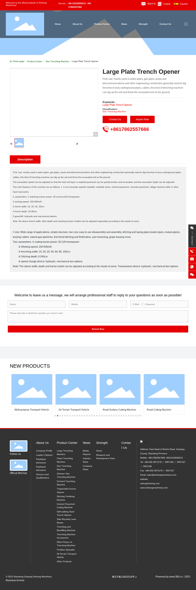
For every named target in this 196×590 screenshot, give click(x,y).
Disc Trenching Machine (57, 61)
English (167, 4)
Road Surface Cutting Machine (119, 409)
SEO (187, 576)
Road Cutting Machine (159, 409)
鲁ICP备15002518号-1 (124, 576)
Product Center (34, 61)
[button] (55, 415)
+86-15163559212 (77, 3)
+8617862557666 (129, 129)
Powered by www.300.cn (169, 576)
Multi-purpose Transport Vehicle (32, 409)
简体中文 (151, 3)
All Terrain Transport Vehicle (74, 409)
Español (184, 4)
